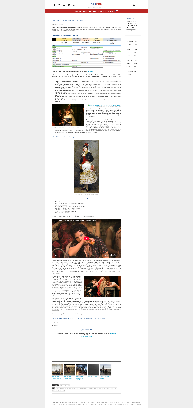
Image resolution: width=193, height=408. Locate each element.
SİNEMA (128, 66)
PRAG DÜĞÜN (130, 60)
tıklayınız (90, 71)
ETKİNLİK (62, 385)
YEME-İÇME (129, 74)
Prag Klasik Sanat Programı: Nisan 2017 (68, 377)
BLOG (94, 11)
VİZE (135, 71)
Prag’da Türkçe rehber (132, 23)
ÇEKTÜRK (129, 44)
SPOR (135, 66)
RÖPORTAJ (136, 60)
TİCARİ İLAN (136, 69)
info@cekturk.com (86, 336)
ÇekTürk (78, 11)
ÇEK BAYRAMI (130, 41)
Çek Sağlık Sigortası (131, 29)
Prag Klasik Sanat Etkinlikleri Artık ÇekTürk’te (79, 378)
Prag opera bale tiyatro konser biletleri (105, 388)
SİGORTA (136, 63)
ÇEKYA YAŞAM (130, 47)
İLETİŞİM (110, 11)
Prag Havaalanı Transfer (132, 25)
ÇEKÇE (135, 41)
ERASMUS (136, 49)
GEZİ (135, 52)
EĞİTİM (128, 49)
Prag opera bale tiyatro (86, 388)
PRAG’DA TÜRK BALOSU (93, 376)
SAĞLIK (128, 63)
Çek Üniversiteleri (131, 27)
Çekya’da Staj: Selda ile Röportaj (105, 377)
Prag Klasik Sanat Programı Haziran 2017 (57, 377)
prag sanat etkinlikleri (58, 390)
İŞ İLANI (135, 55)
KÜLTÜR (67, 385)
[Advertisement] (86, 351)
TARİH (128, 69)
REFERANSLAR (102, 11)
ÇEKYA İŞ (136, 44)
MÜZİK (135, 58)
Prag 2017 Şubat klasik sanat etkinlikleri (68, 388)
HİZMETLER (87, 11)
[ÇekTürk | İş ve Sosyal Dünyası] (96, 4)
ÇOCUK (135, 47)
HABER (128, 55)
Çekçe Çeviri (129, 30)
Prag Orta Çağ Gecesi (131, 21)
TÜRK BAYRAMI (130, 71)
